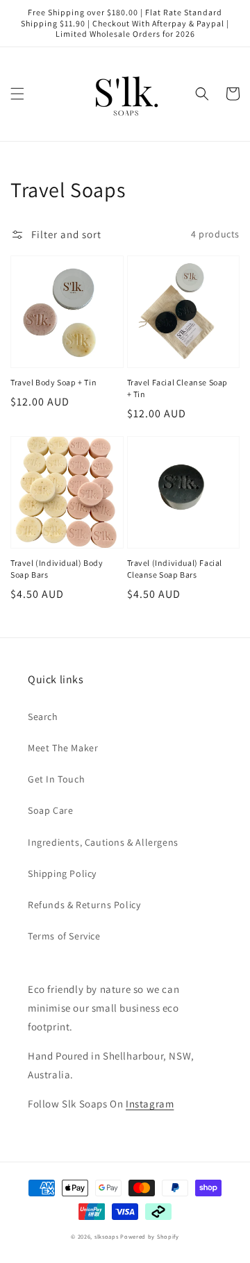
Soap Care (50, 810)
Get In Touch (56, 779)
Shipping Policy (62, 873)
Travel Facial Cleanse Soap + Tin (177, 388)
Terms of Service (64, 936)
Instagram (150, 1103)
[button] (17, 93)
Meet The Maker (63, 748)
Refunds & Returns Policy (84, 904)
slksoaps (106, 1236)
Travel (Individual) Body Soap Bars (56, 569)
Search (43, 716)
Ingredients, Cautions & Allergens (103, 842)
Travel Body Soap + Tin (53, 382)
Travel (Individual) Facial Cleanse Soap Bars (175, 569)
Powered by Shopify (149, 1236)
